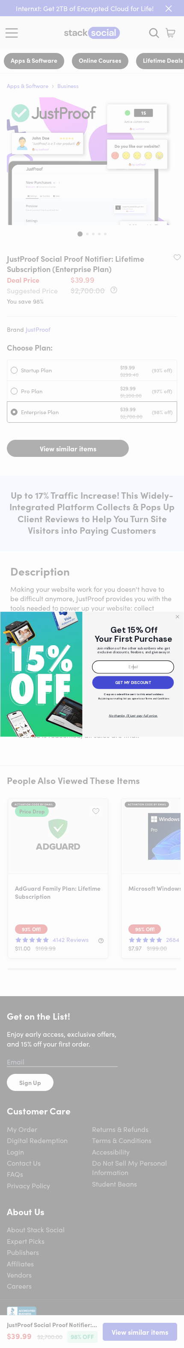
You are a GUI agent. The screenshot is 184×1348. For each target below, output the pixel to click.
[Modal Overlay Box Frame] (92, 674)
